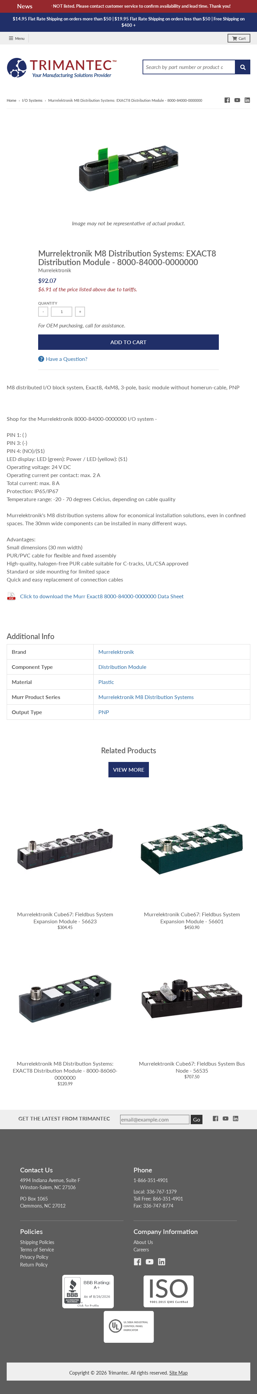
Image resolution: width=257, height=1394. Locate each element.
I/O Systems (32, 100)
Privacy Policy (34, 1257)
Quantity (47, 303)
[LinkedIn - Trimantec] (247, 100)
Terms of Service (37, 1249)
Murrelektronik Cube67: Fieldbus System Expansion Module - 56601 (192, 917)
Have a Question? (66, 359)
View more (128, 769)
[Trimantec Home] (62, 70)
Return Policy (34, 1264)
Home (11, 100)
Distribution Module (122, 667)
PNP (103, 712)
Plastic (106, 682)
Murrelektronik (54, 270)
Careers (141, 1249)
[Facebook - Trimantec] (227, 100)
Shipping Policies (37, 1242)
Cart (242, 38)
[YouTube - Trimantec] (237, 100)
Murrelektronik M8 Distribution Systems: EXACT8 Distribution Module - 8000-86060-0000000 (65, 1070)
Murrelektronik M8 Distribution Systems (146, 697)
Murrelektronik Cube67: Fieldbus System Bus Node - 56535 (192, 1067)
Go (196, 1119)
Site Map (178, 1373)
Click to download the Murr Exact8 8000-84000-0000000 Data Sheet (102, 596)
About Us (143, 1242)
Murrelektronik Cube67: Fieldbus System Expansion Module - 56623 (65, 917)
